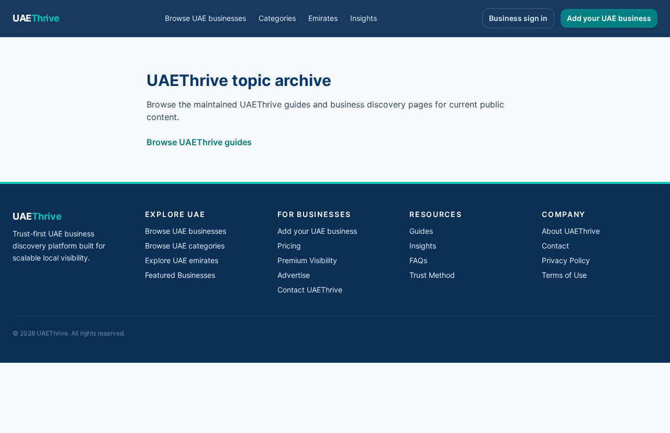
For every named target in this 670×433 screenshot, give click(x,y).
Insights (363, 18)
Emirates (323, 18)
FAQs (418, 260)
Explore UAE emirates (181, 260)
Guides (421, 230)
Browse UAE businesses (205, 18)
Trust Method (432, 274)
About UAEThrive (571, 230)
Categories (277, 18)
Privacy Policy (566, 260)
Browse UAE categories (185, 245)
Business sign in (518, 18)
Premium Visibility (307, 260)
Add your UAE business (609, 18)
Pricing (289, 245)
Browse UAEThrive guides (199, 142)
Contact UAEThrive (309, 289)
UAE (36, 18)
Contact (555, 245)
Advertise (293, 274)
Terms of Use (564, 274)
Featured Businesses (180, 274)
